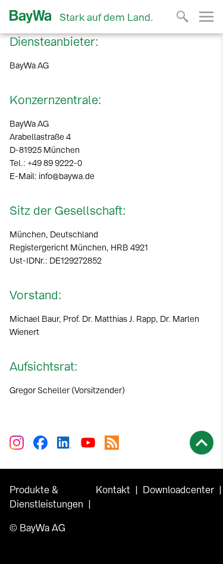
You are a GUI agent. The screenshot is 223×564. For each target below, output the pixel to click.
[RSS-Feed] (112, 442)
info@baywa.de (67, 176)
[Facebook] (40, 442)
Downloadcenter (178, 490)
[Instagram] (17, 442)
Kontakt (113, 490)
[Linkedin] (64, 442)
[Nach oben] (201, 443)
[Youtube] (88, 442)
